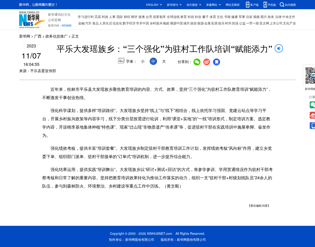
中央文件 (288, 16)
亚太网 (264, 23)
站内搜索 (290, 4)
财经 (127, 16)
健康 (234, 16)
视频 (256, 16)
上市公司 (276, 23)
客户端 (254, 4)
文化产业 (289, 23)
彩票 (214, 23)
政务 (271, 16)
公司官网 (54, 20)
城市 (186, 23)
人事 (112, 16)
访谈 (249, 16)
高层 (98, 16)
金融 (81, 23)
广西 (38, 36)
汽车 (88, 23)
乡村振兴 (156, 23)
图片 (264, 16)
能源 (200, 23)
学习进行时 (86, 16)
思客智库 (159, 16)
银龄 (166, 23)
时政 (105, 16)
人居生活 (105, 23)
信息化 (117, 23)
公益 (242, 23)
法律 (278, 16)
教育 (183, 16)
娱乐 (221, 23)
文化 (220, 16)
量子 (205, 16)
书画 (227, 16)
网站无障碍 (233, 4)
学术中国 (142, 23)
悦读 (235, 23)
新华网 (24, 36)
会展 (207, 23)
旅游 (193, 23)
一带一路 (252, 23)
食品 (95, 23)
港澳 (141, 16)
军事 (242, 16)
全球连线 (173, 16)
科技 (191, 16)
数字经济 (129, 23)
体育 (213, 16)
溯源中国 (176, 23)
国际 (119, 16)
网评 (134, 16)
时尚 (228, 23)
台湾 (149, 16)
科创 (198, 16)
